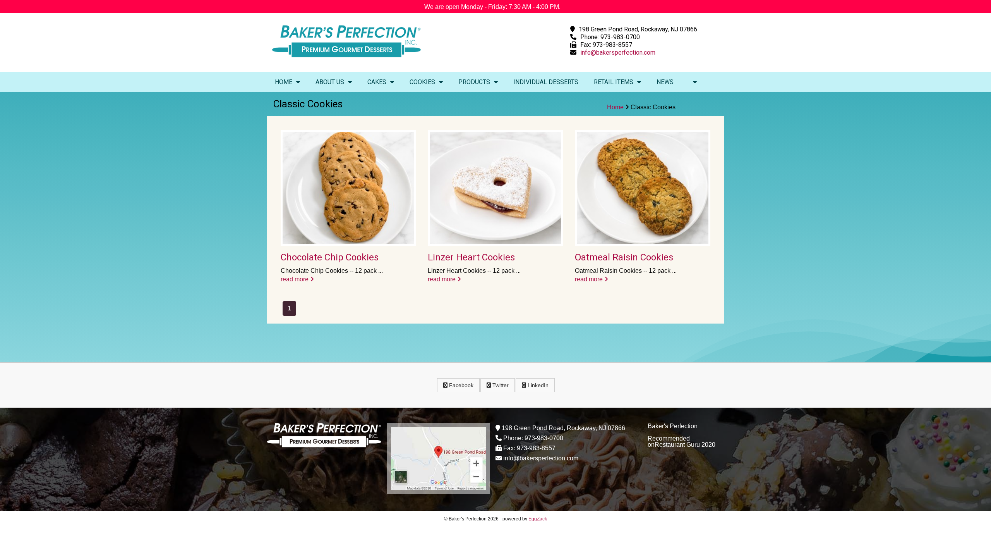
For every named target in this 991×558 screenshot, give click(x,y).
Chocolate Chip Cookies (330, 257)
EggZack (537, 519)
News (665, 82)
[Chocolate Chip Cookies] (348, 188)
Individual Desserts (545, 82)
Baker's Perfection (673, 426)
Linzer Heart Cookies (471, 257)
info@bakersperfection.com (617, 52)
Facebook (460, 385)
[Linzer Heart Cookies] (495, 188)
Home (283, 82)
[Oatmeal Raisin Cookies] (642, 188)
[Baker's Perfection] (346, 59)
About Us (329, 82)
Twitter (500, 385)
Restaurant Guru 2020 (685, 444)
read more (295, 279)
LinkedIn (537, 385)
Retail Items (613, 82)
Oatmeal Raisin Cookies (624, 257)
